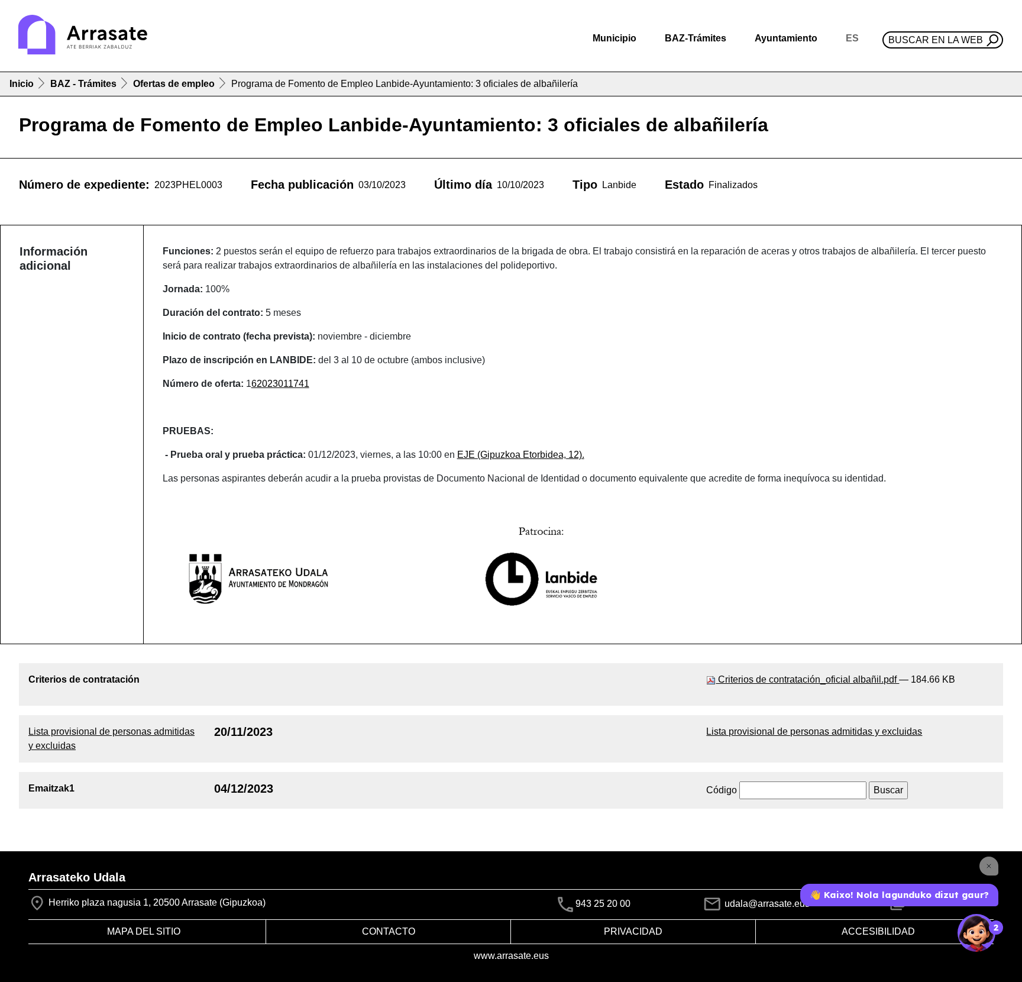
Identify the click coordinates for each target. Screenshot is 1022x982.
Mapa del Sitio (143, 931)
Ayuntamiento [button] (786, 38)
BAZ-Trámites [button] (695, 38)
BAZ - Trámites (83, 84)
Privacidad (633, 931)
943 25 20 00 (602, 904)
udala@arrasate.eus (766, 904)
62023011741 (280, 384)
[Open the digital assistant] (976, 933)
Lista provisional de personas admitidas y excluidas (814, 731)
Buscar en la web (935, 40)
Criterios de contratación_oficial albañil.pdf (807, 679)
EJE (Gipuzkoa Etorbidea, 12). (520, 455)
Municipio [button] (614, 38)
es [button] (852, 38)
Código (721, 790)
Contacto (388, 931)
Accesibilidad (878, 931)
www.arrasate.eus (511, 956)
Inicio (21, 84)
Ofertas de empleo (174, 84)
